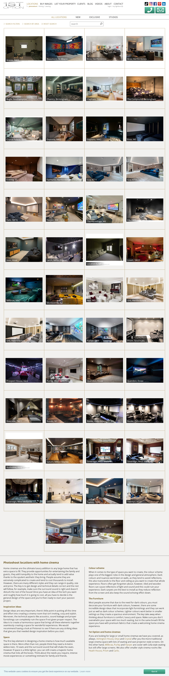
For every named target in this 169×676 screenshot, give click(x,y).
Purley (117, 644)
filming (41, 6)
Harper (128, 644)
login (109, 6)
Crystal (128, 638)
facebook (155, 4)
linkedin (164, 4)
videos (98, 3)
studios (113, 17)
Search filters (12, 24)
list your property (65, 3)
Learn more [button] (85, 671)
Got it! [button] (154, 671)
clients (81, 3)
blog (90, 3)
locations (32, 3)
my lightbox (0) (118, 6)
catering (48, 6)
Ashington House (105, 638)
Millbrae (109, 644)
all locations (59, 17)
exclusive (94, 17)
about (108, 3)
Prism (106, 650)
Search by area (31, 24)
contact (118, 3)
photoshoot (33, 6)
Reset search (50, 24)
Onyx (117, 638)
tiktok (146, 4)
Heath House (95, 650)
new (78, 17)
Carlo (116, 650)
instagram (150, 4)
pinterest (159, 4)
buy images (46, 3)
